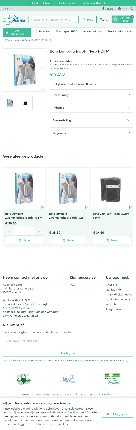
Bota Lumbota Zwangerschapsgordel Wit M (23, 215)
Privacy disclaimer (73, 394)
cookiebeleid (63, 424)
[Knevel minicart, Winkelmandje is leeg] (115, 19)
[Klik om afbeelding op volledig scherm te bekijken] (24, 70)
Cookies (90, 394)
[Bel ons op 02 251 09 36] (102, 19)
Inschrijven (68, 353)
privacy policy (120, 360)
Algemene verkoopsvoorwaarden (41, 394)
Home (6, 39)
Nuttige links (113, 289)
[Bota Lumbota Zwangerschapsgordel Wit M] (24, 188)
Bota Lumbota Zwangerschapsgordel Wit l (66, 215)
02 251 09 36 (22, 300)
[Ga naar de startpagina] (14, 19)
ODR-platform (106, 394)
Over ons (111, 284)
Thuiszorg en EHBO (66, 31)
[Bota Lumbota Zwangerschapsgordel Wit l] (68, 188)
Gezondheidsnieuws (119, 294)
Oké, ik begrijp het (117, 414)
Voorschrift (112, 304)
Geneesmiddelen (92, 31)
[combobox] (54, 19)
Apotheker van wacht (119, 299)
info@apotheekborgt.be (35, 304)
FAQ (72, 284)
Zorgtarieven (114, 309)
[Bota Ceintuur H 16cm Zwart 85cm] (112, 188)
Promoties (44, 31)
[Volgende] (42, 70)
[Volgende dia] (129, 156)
